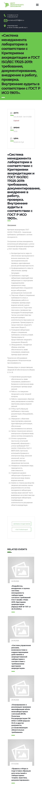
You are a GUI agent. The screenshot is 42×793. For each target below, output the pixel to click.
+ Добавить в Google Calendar (21, 524)
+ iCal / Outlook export (21, 529)
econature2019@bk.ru (15, 20)
